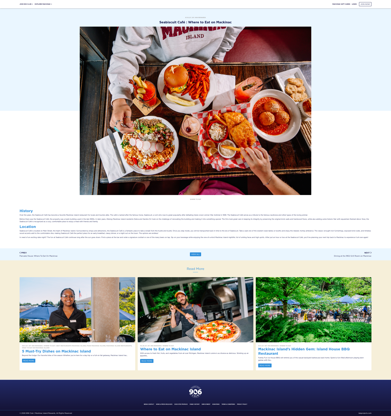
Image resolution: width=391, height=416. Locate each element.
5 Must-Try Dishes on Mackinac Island (56, 351)
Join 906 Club (25, 4)
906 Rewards (200, 18)
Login (354, 4)
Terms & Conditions (228, 404)
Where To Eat (195, 199)
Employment (206, 404)
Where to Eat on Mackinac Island (170, 349)
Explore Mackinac (43, 4)
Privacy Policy (242, 404)
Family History (195, 404)
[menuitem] (27, 4)
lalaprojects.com (365, 413)
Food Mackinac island (96, 346)
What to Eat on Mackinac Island (35, 348)
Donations (216, 404)
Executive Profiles (181, 404)
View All (195, 254)
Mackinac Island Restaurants (119, 346)
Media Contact (149, 404)
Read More (28, 361)
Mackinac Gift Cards (341, 4)
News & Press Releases (164, 404)
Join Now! (365, 4)
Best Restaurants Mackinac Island (71, 346)
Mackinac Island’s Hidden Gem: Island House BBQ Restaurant (304, 351)
